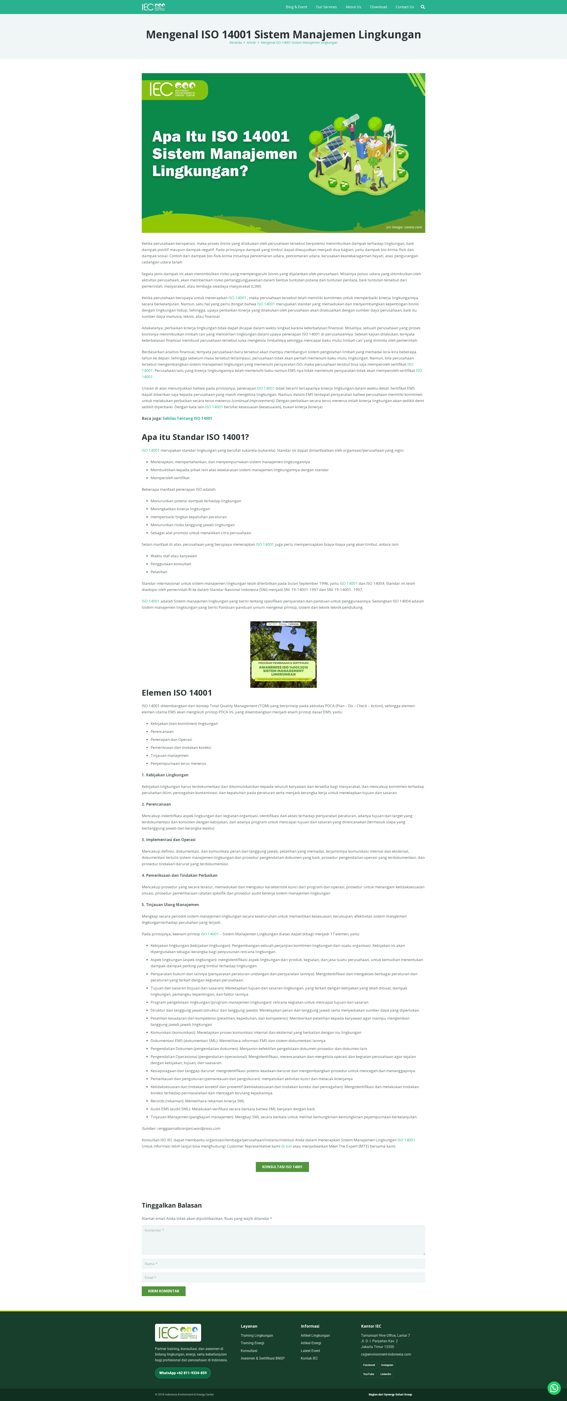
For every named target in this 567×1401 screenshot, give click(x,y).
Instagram (387, 1365)
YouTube (368, 1374)
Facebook (369, 1365)
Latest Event (310, 1351)
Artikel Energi (311, 1343)
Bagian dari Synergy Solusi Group (390, 1394)
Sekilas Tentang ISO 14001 (187, 418)
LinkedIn (386, 1374)
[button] (422, 7)
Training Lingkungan (257, 1335)
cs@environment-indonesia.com (386, 1354)
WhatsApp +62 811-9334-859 (183, 1373)
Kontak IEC (309, 1358)
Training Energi (252, 1343)
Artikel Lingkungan (315, 1335)
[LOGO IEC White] (153, 7)
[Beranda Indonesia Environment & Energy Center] (178, 1332)
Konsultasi (249, 1351)
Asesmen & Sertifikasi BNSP (263, 1358)
